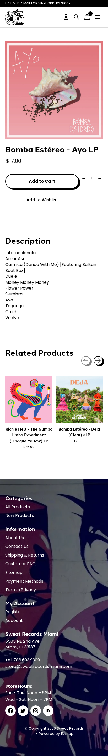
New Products (19, 516)
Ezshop (67, 733)
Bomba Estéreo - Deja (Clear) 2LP (79, 432)
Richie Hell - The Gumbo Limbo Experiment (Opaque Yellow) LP (29, 435)
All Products (17, 507)
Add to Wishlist (42, 200)
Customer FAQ (20, 564)
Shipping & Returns (24, 555)
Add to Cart (42, 181)
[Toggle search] (76, 17)
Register (13, 612)
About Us (14, 538)
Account (14, 620)
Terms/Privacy (20, 590)
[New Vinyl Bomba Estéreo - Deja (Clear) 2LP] (79, 399)
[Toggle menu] (97, 17)
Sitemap (14, 572)
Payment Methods (24, 581)
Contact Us (17, 546)
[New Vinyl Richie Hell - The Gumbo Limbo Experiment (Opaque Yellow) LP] (28, 399)
